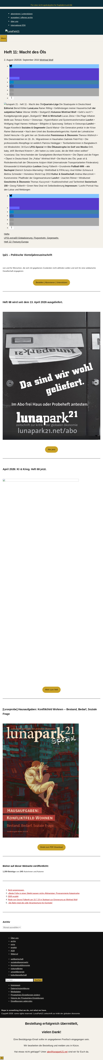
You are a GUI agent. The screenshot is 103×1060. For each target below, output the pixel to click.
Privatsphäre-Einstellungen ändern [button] (25, 995)
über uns (14, 21)
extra (13, 944)
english (14, 947)
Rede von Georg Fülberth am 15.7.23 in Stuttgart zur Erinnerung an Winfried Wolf (42, 899)
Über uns (15, 938)
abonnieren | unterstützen (22, 14)
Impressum (15, 985)
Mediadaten (16, 992)
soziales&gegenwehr (19, 962)
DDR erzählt (13, 896)
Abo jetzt (51, 449)
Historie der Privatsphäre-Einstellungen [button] (27, 998)
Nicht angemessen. (16, 890)
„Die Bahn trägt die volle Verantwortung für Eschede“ (30, 903)
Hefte (6, 234)
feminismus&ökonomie (20, 965)
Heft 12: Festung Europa (16, 242)
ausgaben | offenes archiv (22, 17)
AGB (13, 951)
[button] (10, 66)
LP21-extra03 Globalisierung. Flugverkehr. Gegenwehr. (31, 238)
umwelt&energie (17, 972)
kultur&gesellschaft (19, 975)
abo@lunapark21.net (57, 1051)
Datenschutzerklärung (20, 988)
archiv (13, 941)
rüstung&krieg (17, 968)
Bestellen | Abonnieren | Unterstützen (51, 282)
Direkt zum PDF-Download (51, 847)
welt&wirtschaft (17, 959)
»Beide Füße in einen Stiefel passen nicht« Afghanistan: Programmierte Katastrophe (44, 893)
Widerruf (14, 954)
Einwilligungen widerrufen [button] (21, 1001)
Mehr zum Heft (51, 690)
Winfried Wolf (46, 60)
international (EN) (18, 25)
